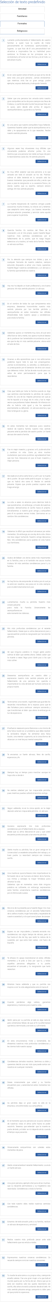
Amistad (22, 9)
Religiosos (22, 31)
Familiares (22, 16)
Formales (22, 23)
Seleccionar (42, 64)
